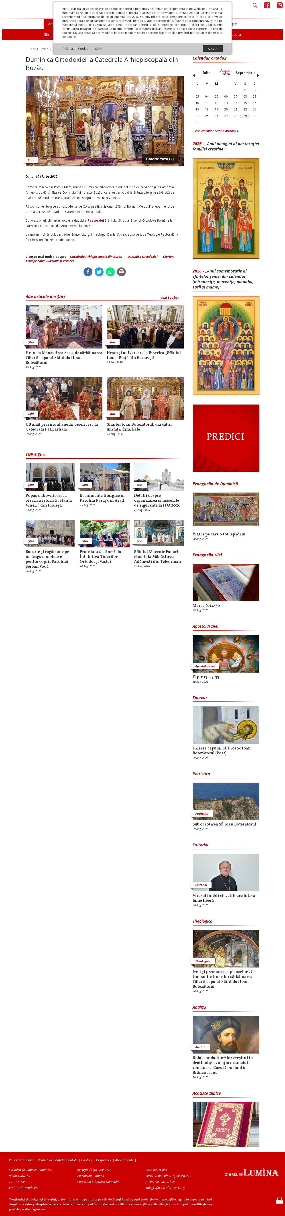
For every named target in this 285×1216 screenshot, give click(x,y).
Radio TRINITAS (19, 1176)
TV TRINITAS (17, 1182)
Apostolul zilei (205, 626)
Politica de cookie (21, 1160)
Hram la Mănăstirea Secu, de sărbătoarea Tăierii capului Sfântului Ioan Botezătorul (64, 358)
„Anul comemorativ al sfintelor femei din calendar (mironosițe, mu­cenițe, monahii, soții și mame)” (223, 279)
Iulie (206, 73)
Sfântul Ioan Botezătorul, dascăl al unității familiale (139, 427)
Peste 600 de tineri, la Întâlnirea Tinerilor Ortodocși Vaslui (100, 557)
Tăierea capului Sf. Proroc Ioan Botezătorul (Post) (222, 751)
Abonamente (124, 1160)
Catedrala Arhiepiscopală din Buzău (96, 256)
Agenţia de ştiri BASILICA (94, 1170)
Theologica (202, 921)
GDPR (98, 48)
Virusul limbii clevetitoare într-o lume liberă (224, 898)
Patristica (201, 773)
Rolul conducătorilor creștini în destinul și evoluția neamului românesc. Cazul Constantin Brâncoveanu (223, 1065)
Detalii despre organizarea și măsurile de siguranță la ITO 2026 (157, 500)
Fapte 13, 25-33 (206, 677)
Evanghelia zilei (207, 554)
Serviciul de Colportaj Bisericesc (168, 1176)
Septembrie (246, 73)
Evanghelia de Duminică (215, 483)
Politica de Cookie (75, 48)
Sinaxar (200, 697)
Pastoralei (96, 220)
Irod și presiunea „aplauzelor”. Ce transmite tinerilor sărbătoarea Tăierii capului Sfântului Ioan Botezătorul (224, 979)
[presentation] (193, 73)
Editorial (200, 844)
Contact (86, 1160)
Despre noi (104, 1160)
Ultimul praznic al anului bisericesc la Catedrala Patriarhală (62, 427)
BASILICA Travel (156, 1170)
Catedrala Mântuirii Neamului (98, 1182)
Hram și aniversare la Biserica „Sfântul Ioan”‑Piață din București (144, 356)
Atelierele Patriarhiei (160, 1182)
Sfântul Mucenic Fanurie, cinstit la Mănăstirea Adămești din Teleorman (157, 557)
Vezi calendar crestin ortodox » (217, 131)
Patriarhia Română (90, 1176)
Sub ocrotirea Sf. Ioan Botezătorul (224, 824)
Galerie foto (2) (160, 158)
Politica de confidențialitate (57, 1160)
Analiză (199, 1007)
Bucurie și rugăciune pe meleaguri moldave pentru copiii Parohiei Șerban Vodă (47, 559)
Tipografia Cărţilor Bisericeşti (166, 1188)
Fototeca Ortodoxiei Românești (30, 1170)
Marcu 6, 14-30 (206, 605)
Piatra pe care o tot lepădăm (219, 534)
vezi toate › (170, 297)
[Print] (121, 271)
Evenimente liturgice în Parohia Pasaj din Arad (102, 498)
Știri (30, 160)
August (226, 72)
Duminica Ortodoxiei (142, 256)
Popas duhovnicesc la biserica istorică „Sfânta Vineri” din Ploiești (49, 500)
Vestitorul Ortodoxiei (23, 1188)
